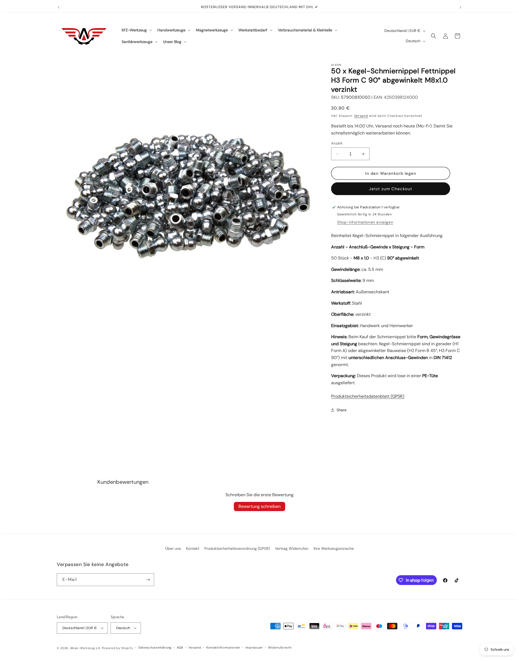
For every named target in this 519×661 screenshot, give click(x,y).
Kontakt (192, 548)
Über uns (173, 548)
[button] (136, 30)
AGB (180, 647)
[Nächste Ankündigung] (460, 7)
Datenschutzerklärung (154, 647)
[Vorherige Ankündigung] (59, 7)
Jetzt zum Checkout (390, 189)
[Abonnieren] (148, 579)
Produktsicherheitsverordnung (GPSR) (237, 548)
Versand (361, 116)
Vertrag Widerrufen (291, 548)
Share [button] (342, 409)
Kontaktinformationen (223, 647)
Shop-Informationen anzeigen (365, 222)
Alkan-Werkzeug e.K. (86, 648)
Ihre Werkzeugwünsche (334, 548)
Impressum (254, 647)
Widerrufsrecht (280, 647)
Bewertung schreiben (259, 506)
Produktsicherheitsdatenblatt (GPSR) (367, 396)
